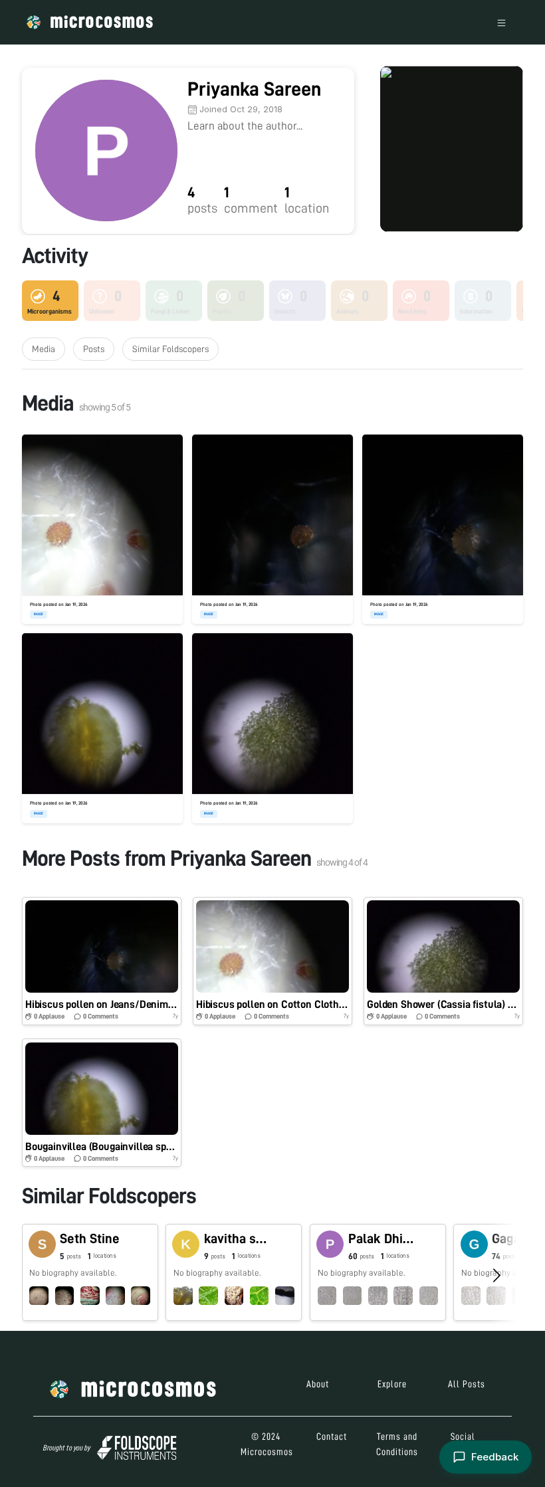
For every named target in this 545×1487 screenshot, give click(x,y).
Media (43, 348)
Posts (93, 348)
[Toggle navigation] (501, 22)
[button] (101, 961)
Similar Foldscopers (170, 348)
